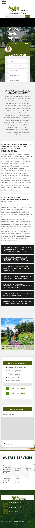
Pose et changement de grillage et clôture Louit (7, 469)
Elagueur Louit (18, 469)
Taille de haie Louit (17, 480)
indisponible (8, 1)
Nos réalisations (19, 44)
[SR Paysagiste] (18, 8)
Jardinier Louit (27, 469)
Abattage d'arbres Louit (6, 480)
